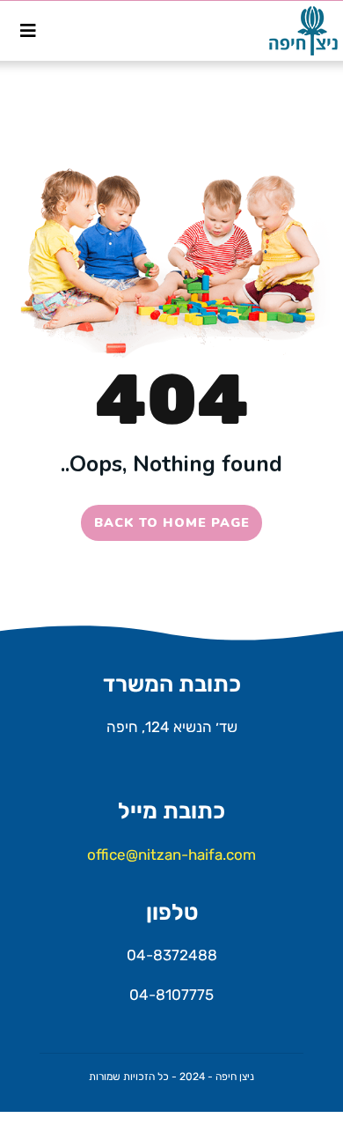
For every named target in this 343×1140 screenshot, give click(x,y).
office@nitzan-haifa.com (171, 854)
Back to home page (172, 522)
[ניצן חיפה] (297, 31)
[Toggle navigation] (28, 31)
